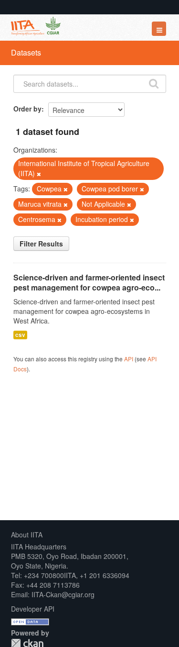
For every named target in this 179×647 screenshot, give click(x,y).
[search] (153, 83)
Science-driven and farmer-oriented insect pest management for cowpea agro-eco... (89, 282)
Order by (27, 108)
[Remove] (39, 174)
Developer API (32, 609)
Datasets (26, 52)
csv (20, 335)
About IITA (26, 534)
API (128, 359)
